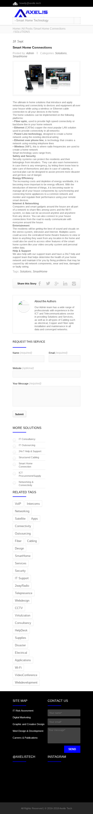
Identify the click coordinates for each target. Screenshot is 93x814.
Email (58, 352)
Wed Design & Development (28, 731)
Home (16, 28)
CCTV (19, 608)
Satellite (20, 518)
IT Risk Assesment (23, 710)
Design (19, 548)
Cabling (32, 541)
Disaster (20, 645)
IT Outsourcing (27, 445)
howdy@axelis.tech (30, 3)
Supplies (20, 638)
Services (20, 563)
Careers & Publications (25, 737)
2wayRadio (22, 585)
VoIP (18, 503)
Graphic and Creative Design (28, 724)
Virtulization (22, 615)
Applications (23, 660)
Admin (30, 53)
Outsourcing (23, 533)
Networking (22, 511)
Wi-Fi (18, 667)
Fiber (18, 541)
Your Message (27, 383)
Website (23, 368)
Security (20, 570)
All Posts (27, 28)
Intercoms (33, 503)
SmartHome (20, 56)
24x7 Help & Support (30, 451)
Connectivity (23, 526)
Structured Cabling (29, 457)
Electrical (21, 652)
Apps (34, 518)
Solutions (61, 53)
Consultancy (23, 623)
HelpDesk (21, 630)
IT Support (22, 578)
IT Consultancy (27, 439)
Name (22, 352)
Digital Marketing (22, 717)
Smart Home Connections (49, 28)
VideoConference (26, 675)
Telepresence (23, 593)
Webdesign (22, 600)
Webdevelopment (26, 682)
